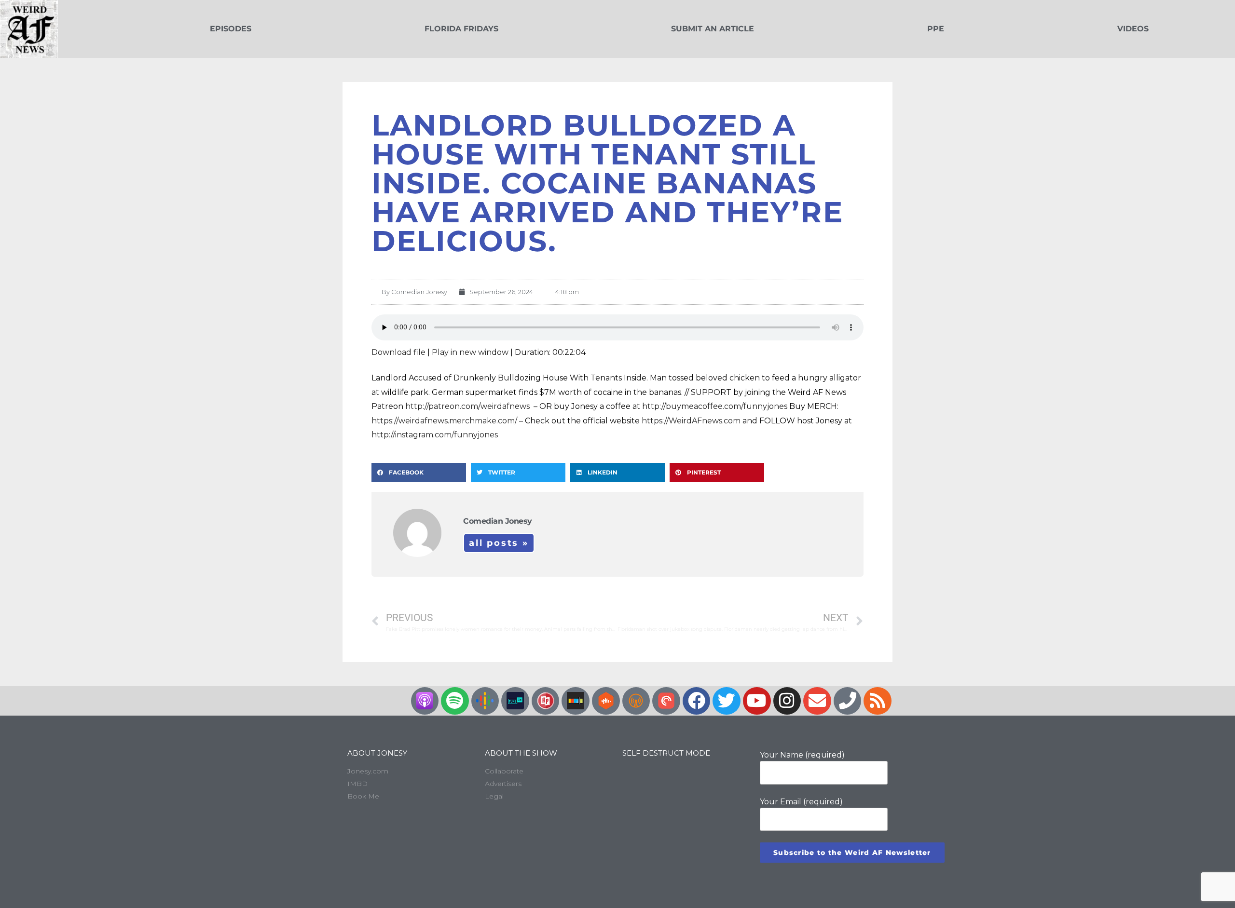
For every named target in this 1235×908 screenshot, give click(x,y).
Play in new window (470, 352)
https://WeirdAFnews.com (691, 420)
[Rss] (878, 701)
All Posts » (499, 543)
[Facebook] (697, 701)
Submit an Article (712, 28)
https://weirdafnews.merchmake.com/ (444, 420)
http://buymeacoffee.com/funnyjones (714, 406)
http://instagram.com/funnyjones (434, 434)
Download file (398, 352)
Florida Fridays (461, 28)
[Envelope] (817, 701)
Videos (1133, 28)
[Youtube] (757, 701)
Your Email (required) (801, 801)
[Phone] (848, 701)
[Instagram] (787, 701)
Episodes (230, 28)
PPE (935, 28)
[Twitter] (727, 701)
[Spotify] (455, 701)
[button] (418, 472)
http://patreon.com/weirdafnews (468, 406)
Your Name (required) (802, 754)
